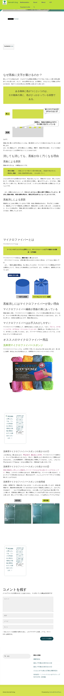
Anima (51, 692)
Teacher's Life (21, 9)
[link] (34, 7)
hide (12, 46)
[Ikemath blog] (5, 2)
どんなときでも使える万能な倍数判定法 (45, 670)
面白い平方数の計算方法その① (42, 667)
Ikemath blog (13, 2)
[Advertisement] (32, 33)
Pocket (16, 19)
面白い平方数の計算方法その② (42, 663)
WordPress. (57, 692)
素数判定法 (36, 659)
